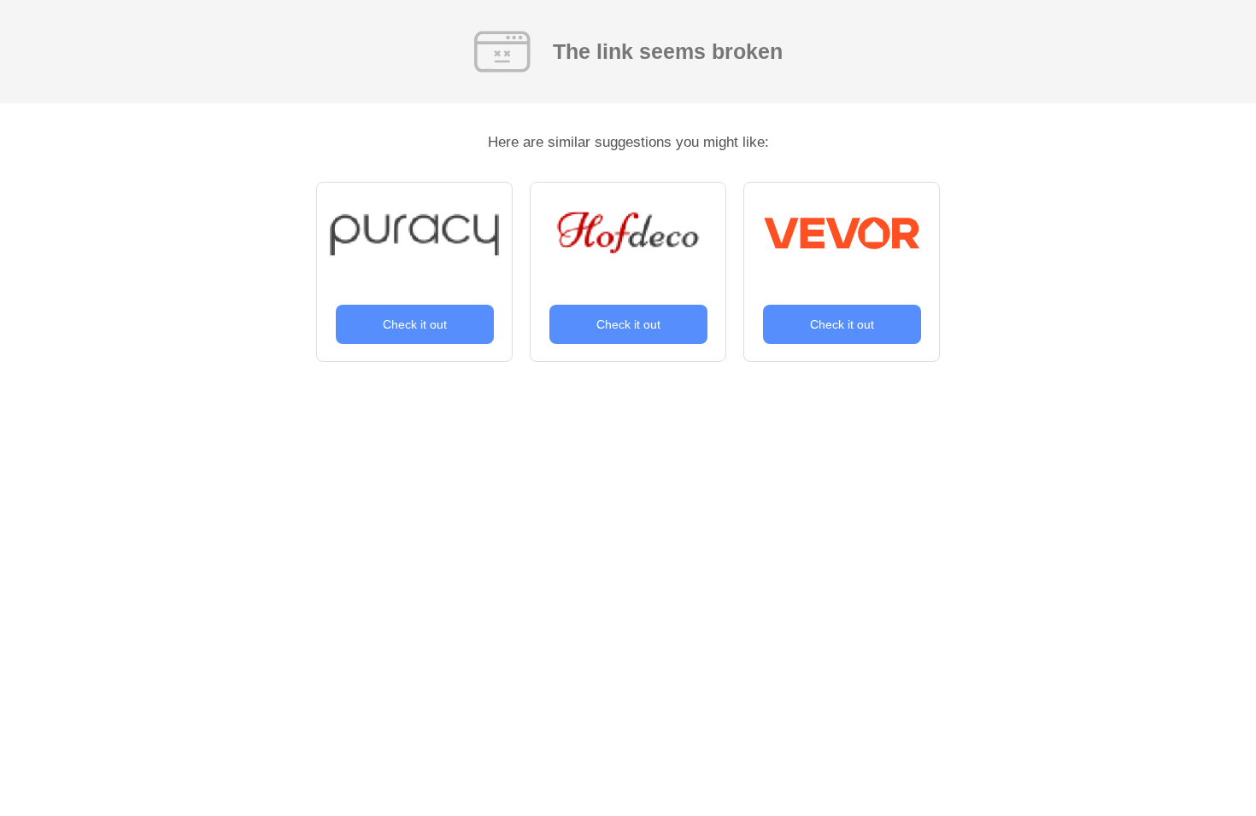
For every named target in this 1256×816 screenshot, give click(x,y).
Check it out (415, 324)
